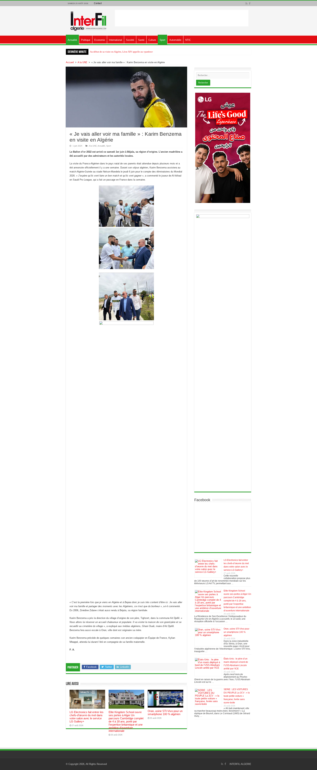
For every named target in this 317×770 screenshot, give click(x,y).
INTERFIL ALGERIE (240, 764)
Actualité (72, 40)
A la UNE (82, 62)
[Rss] (246, 3)
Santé (141, 40)
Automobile (175, 40)
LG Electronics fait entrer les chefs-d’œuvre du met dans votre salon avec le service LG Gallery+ (86, 717)
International (115, 40)
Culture (152, 40)
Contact (98, 3)
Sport (162, 40)
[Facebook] (250, 3)
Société (130, 40)
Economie (99, 40)
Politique (85, 40)
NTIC (188, 40)
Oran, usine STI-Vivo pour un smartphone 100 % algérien (165, 712)
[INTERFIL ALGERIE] (88, 20)
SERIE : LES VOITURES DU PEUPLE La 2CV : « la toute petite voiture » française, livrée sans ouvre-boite (237, 696)
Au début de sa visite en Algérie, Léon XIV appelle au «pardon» (121, 51)
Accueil (70, 62)
